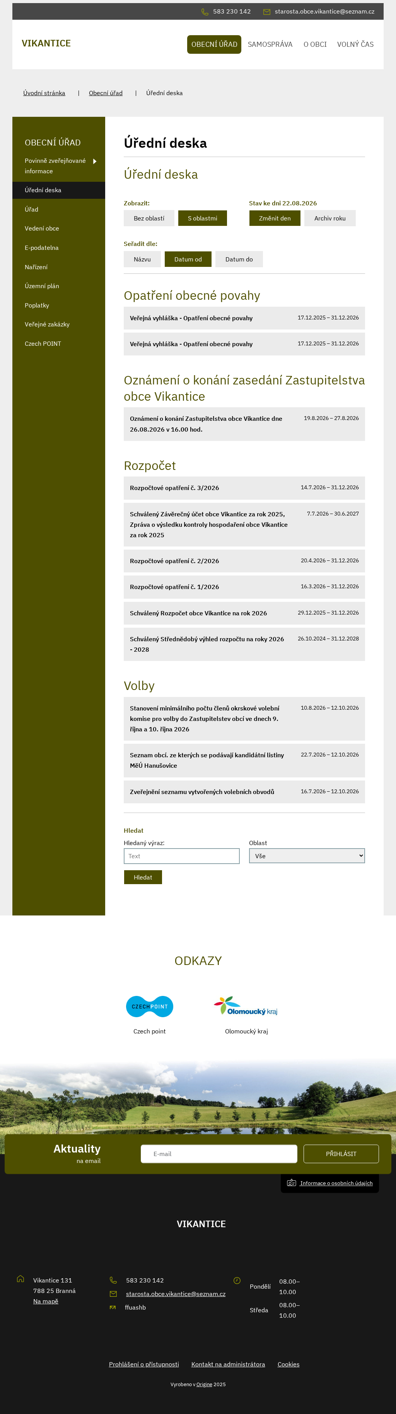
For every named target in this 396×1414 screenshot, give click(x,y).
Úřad (31, 209)
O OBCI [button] (315, 44)
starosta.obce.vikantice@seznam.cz (175, 1294)
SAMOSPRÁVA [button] (270, 44)
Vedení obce (42, 228)
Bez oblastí (149, 218)
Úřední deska (43, 190)
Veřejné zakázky (47, 324)
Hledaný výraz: (144, 843)
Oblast (258, 843)
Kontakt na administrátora (228, 1364)
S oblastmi (202, 218)
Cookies (289, 1364)
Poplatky (37, 305)
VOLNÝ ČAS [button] (355, 44)
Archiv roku (330, 218)
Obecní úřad (106, 93)
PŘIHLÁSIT (341, 1154)
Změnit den (275, 218)
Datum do (239, 259)
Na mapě (45, 1301)
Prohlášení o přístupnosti (144, 1364)
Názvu (142, 259)
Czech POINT (43, 343)
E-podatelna (42, 247)
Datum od (188, 259)
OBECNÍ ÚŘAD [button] (214, 44)
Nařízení (36, 267)
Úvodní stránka (44, 93)
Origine (204, 1384)
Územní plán (42, 286)
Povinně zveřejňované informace (55, 166)
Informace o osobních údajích (336, 1183)
